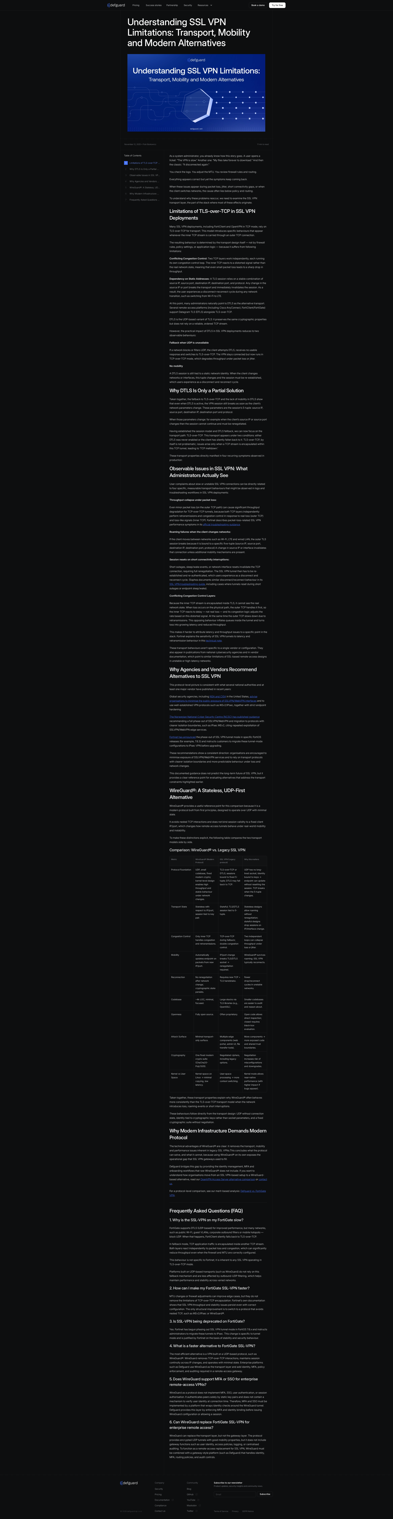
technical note (214, 640)
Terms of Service (221, 1511)
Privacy (235, 1511)
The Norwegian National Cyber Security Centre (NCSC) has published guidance (214, 716)
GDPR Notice (248, 1511)
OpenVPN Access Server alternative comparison (227, 1179)
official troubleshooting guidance (221, 524)
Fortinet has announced (182, 737)
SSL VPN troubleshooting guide (187, 584)
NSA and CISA (218, 696)
